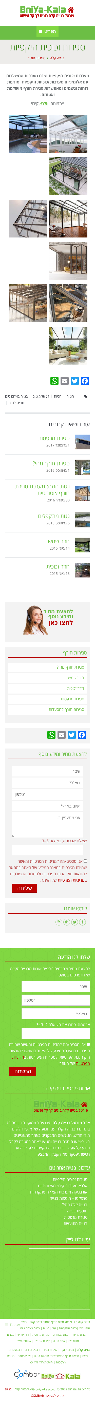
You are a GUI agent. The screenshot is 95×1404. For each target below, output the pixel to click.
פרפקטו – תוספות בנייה (68, 1198)
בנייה (46, 1328)
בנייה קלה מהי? (74, 1204)
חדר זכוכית (58, 566)
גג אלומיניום (40, 396)
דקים (85, 1356)
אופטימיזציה (23, 1341)
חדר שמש (59, 541)
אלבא (43, 103)
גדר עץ (34, 1362)
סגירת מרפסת (40, 1335)
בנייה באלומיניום (16, 396)
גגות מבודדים (60, 1335)
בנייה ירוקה (67, 1350)
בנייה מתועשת (75, 1223)
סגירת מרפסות (54, 438)
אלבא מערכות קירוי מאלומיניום (62, 1185)
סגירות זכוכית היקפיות (70, 1179)
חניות (58, 396)
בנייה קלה (57, 58)
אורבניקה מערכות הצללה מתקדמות (58, 1192)
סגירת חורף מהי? (51, 463)
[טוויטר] (74, 922)
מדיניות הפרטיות (71, 880)
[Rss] (58, 922)
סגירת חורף (72, 1356)
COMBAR (37, 1396)
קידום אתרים (42, 1341)
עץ (54, 1328)
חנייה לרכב (16, 403)
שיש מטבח (24, 1356)
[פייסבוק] (82, 922)
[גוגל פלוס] (66, 922)
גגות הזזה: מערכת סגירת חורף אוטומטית (42, 490)
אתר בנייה (59, 1341)
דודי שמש (23, 1335)
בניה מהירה (78, 1335)
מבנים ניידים (32, 1350)
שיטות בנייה (50, 1350)
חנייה (70, 396)
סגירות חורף (36, 58)
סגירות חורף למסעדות (66, 709)
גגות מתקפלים (54, 516)
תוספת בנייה (77, 1211)
